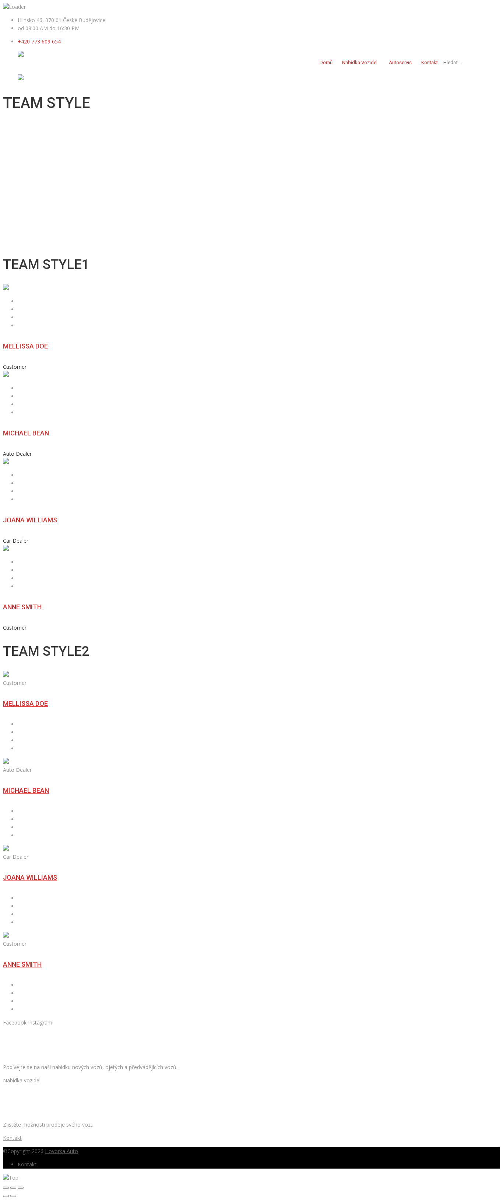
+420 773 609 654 (39, 41)
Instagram (40, 1022)
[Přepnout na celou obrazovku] (13, 1188)
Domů (326, 62)
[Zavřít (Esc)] (6, 1188)
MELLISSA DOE (25, 346)
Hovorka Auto (61, 1151)
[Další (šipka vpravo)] (13, 1196)
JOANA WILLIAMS (30, 520)
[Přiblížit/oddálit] (21, 1188)
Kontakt (429, 62)
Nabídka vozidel (359, 62)
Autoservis (400, 62)
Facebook (15, 1022)
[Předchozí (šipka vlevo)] (6, 1196)
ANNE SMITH (22, 607)
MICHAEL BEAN (26, 433)
